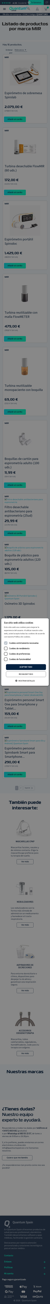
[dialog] (25, 652)
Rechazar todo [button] (26, 674)
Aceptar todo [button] (26, 667)
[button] (25, 680)
